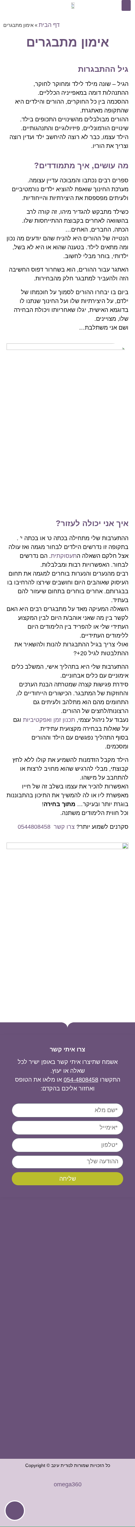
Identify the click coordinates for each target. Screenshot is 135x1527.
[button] (126, 5)
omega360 (68, 1484)
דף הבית (49, 25)
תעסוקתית (64, 556)
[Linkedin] (19, 5)
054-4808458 (81, 1079)
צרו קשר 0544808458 (46, 827)
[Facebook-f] (8, 5)
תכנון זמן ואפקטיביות (49, 720)
